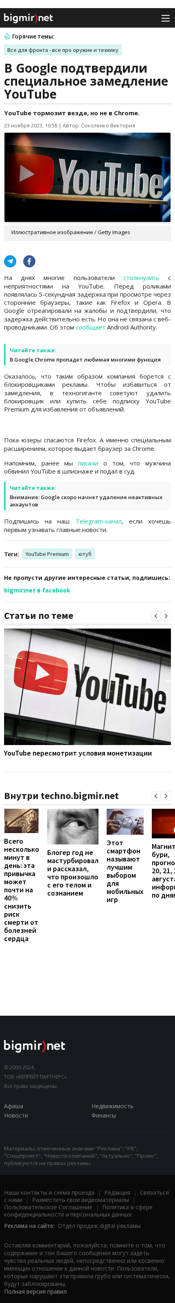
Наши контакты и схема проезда (49, 1192)
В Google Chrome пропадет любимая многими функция (85, 359)
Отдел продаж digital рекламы (99, 1226)
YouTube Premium (47, 554)
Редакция (117, 1192)
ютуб (85, 554)
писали (88, 463)
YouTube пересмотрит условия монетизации (78, 753)
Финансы (104, 1115)
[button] (156, 616)
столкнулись (141, 278)
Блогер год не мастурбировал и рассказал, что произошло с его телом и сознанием (72, 873)
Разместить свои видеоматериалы (80, 1200)
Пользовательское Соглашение (48, 1207)
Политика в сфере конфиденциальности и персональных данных (78, 1210)
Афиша (13, 1106)
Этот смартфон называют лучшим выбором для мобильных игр (125, 871)
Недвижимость (112, 1106)
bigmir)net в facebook (37, 590)
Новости (16, 1115)
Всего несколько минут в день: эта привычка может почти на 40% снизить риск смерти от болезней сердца (21, 889)
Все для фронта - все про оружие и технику (62, 50)
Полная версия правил (35, 1291)
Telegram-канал (99, 521)
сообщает (90, 327)
